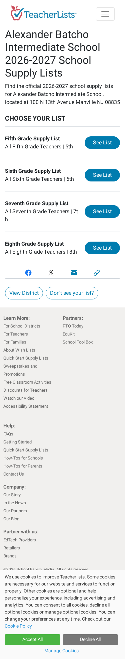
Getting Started (17, 441)
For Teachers (15, 334)
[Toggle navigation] (105, 14)
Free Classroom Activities (27, 382)
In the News (14, 502)
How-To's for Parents (22, 466)
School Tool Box (78, 342)
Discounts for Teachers (25, 390)
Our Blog (11, 518)
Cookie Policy (18, 626)
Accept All (32, 639)
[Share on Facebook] (28, 272)
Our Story (12, 494)
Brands (10, 555)
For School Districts (21, 325)
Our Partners (15, 510)
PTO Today (73, 325)
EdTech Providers (19, 539)
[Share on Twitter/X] (51, 272)
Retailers (11, 547)
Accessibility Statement (25, 406)
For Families (14, 342)
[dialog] (62, 614)
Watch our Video (18, 398)
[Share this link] (96, 272)
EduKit (69, 334)
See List (106, 142)
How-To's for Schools (23, 457)
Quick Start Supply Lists (25, 358)
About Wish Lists (19, 350)
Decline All (90, 639)
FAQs (8, 433)
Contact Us (13, 474)
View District (24, 293)
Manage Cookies (61, 650)
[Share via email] (74, 272)
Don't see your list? (72, 293)
